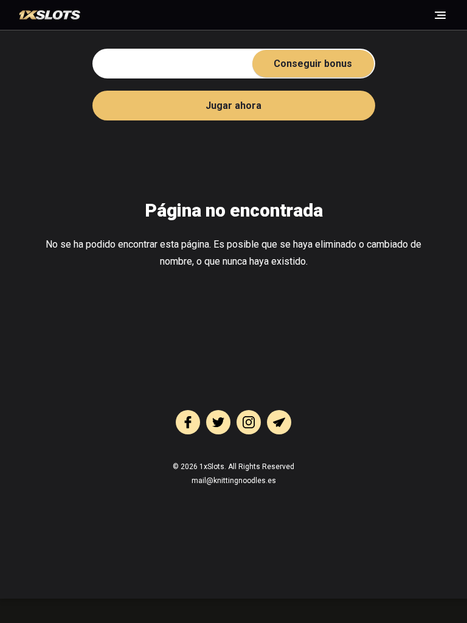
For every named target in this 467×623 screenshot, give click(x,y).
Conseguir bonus (313, 63)
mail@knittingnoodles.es (234, 480)
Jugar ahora (233, 105)
